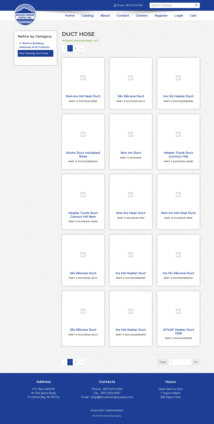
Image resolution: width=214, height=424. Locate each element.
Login (178, 15)
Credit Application (114, 410)
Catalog (87, 15)
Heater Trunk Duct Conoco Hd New (83, 215)
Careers (142, 15)
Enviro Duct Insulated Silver (83, 154)
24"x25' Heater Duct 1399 (178, 331)
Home (70, 15)
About (105, 15)
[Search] (197, 5)
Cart (193, 15)
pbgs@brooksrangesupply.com (112, 397)
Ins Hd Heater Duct (178, 96)
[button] (83, 78)
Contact (123, 15)
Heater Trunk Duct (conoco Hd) (178, 154)
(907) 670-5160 (134, 5)
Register (161, 15)
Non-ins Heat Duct (130, 213)
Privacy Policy (97, 410)
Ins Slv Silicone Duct (178, 273)
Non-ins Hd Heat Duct (83, 96)
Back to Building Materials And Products (34, 45)
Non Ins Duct (131, 153)
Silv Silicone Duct (131, 96)
